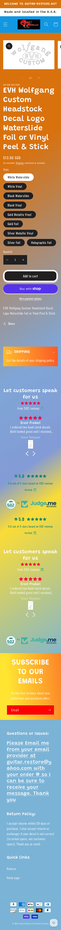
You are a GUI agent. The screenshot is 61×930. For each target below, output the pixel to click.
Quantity (7, 252)
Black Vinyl (15, 205)
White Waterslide (18, 177)
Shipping (20, 163)
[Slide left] (22, 78)
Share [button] (11, 323)
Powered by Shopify (41, 923)
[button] (5, 24)
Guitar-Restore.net (26, 923)
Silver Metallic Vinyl (20, 233)
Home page (13, 878)
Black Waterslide (18, 196)
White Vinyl (15, 186)
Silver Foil (14, 242)
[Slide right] (39, 78)
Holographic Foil (41, 242)
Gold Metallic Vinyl (20, 214)
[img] (30, 403)
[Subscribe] (49, 710)
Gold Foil (13, 224)
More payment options (30, 298)
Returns (11, 868)
